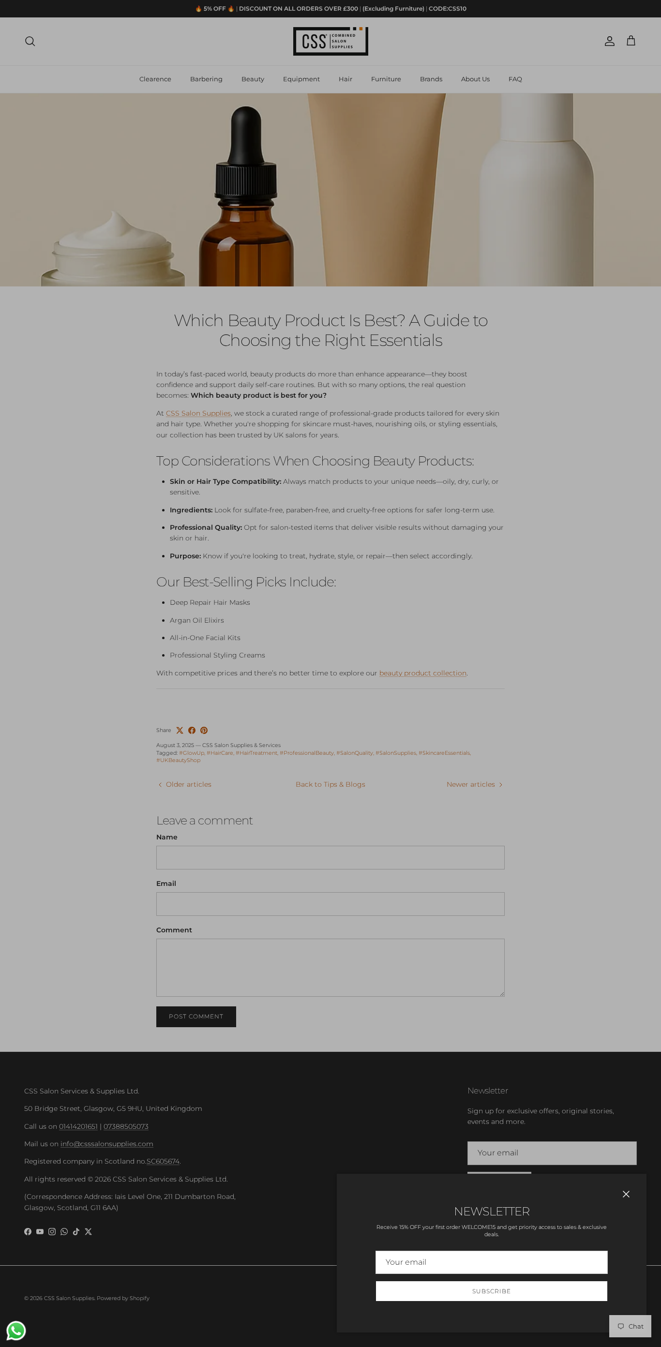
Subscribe (491, 1291)
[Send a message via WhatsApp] (16, 1330)
